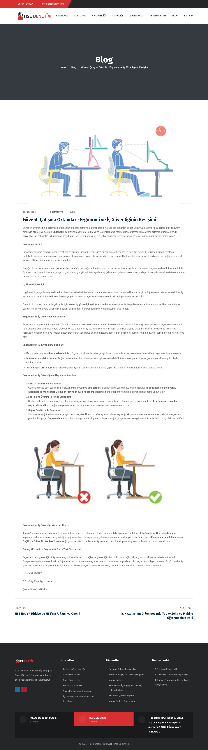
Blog (73, 67)
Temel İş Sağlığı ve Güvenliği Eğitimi (126, 674)
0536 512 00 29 (97, 718)
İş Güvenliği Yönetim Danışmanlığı (171, 674)
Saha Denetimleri (71, 680)
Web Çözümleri (121, 744)
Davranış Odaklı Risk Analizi (122, 669)
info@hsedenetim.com (43, 718)
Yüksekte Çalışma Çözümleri (77, 691)
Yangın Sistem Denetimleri (122, 701)
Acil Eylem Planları (72, 674)
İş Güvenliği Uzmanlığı (74, 669)
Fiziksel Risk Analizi (72, 685)
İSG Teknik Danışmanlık (166, 669)
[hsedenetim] (34, 15)
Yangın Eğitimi (116, 680)
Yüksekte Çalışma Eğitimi (121, 695)
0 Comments (56, 212)
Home (63, 67)
